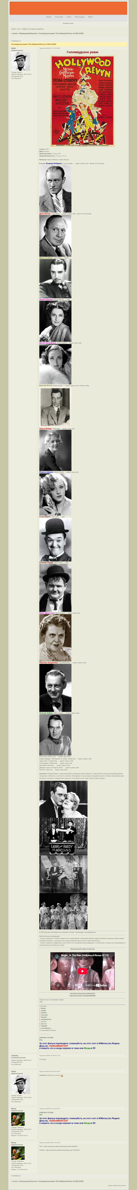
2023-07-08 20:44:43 (53, 1071)
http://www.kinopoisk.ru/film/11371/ (82, 993)
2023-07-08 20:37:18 (53, 1055)
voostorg (14, 1056)
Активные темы (68, 23)
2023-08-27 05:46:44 (53, 1142)
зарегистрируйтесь (37, 29)
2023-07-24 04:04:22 (53, 1108)
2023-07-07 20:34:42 (53, 48)
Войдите (25, 29)
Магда (13, 1109)
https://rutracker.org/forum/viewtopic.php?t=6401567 (61, 1146)
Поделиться (43, 48)
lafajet (13, 48)
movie (15, 33)
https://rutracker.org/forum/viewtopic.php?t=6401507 (63, 1150)
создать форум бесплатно (117, 1185)
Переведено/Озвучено (28, 33)
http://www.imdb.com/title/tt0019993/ (83, 996)
